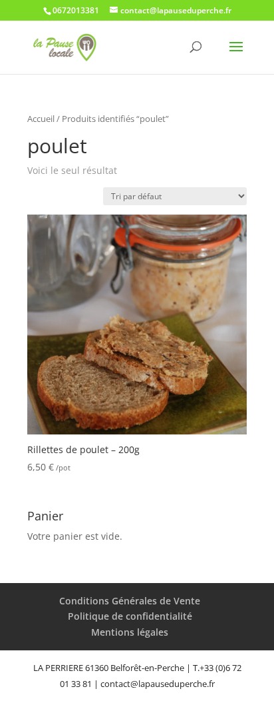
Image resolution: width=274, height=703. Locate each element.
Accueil (41, 119)
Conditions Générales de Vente (129, 600)
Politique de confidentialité (130, 616)
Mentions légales (129, 632)
